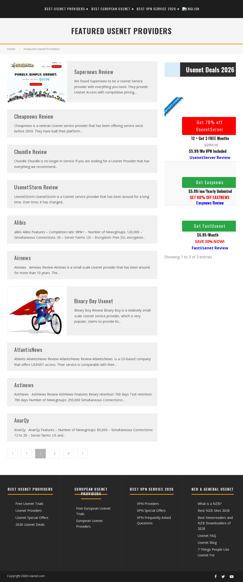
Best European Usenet (111, 8)
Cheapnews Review (34, 116)
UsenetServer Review (210, 157)
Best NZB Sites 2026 (214, 510)
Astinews (24, 385)
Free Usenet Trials (29, 503)
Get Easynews (210, 182)
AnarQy (21, 420)
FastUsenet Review (210, 248)
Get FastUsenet (210, 226)
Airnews (22, 257)
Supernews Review (93, 71)
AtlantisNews (28, 349)
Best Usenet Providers (65, 8)
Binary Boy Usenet (93, 301)
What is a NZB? (209, 503)
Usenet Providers (28, 510)
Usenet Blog (207, 542)
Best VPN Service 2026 (156, 8)
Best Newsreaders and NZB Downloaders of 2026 (215, 523)
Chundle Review (30, 151)
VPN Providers (148, 503)
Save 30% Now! (209, 241)
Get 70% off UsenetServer (210, 125)
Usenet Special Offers (31, 517)
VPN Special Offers (151, 510)
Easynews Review (210, 203)
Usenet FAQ (207, 535)
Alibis (20, 222)
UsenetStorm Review (36, 187)
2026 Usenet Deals (30, 524)
